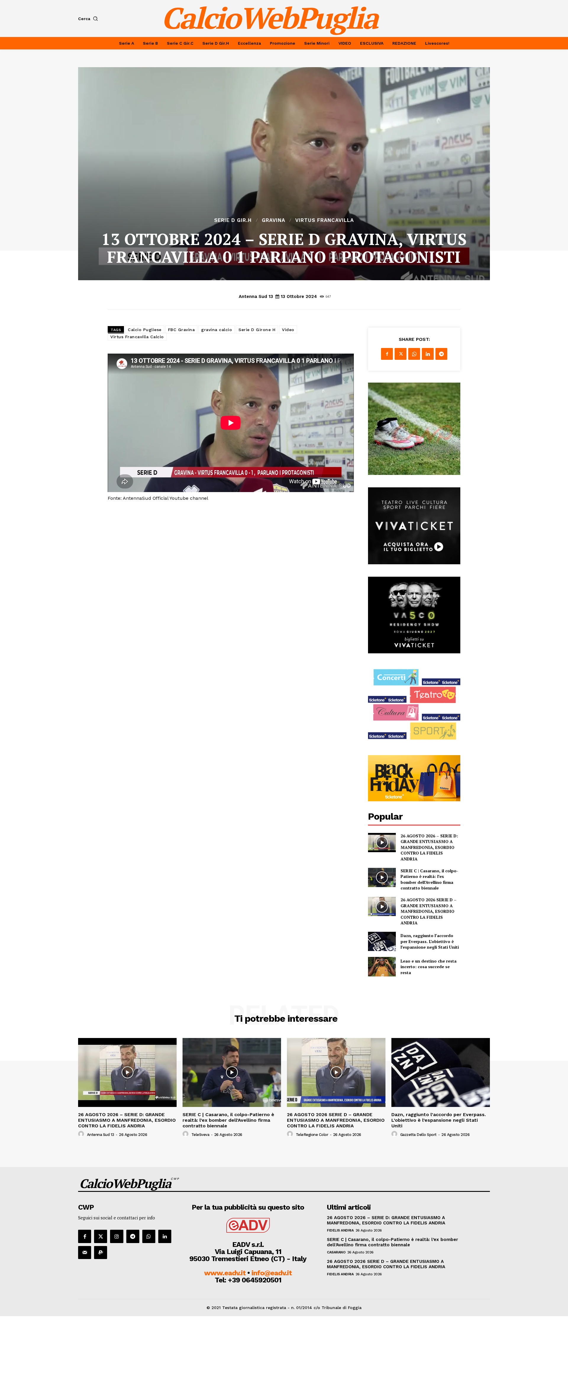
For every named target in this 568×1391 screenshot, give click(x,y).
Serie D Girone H (256, 329)
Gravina (273, 220)
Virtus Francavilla (324, 220)
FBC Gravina (181, 329)
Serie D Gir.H (233, 220)
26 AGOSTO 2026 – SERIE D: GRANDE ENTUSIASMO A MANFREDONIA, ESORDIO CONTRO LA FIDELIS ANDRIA (429, 847)
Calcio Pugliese (145, 329)
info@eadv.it (271, 1273)
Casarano (336, 1252)
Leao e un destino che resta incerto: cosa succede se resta (428, 966)
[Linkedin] (428, 354)
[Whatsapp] (148, 1236)
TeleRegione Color (312, 1134)
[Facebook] (387, 354)
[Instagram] (116, 1236)
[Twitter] (400, 354)
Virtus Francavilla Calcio (137, 336)
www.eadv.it (225, 1273)
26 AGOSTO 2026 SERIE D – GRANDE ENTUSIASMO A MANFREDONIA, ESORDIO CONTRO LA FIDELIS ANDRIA (428, 911)
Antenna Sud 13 (256, 296)
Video (288, 329)
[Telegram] (441, 354)
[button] (89, 18)
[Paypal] (100, 1252)
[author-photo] (82, 1134)
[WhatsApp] (414, 354)
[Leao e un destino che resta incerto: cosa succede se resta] (382, 966)
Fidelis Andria (340, 1230)
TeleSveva (200, 1134)
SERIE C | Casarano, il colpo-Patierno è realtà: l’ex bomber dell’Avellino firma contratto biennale (429, 879)
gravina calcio (216, 329)
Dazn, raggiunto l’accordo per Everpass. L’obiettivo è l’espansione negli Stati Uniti (430, 941)
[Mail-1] (84, 1252)
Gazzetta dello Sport (418, 1134)
